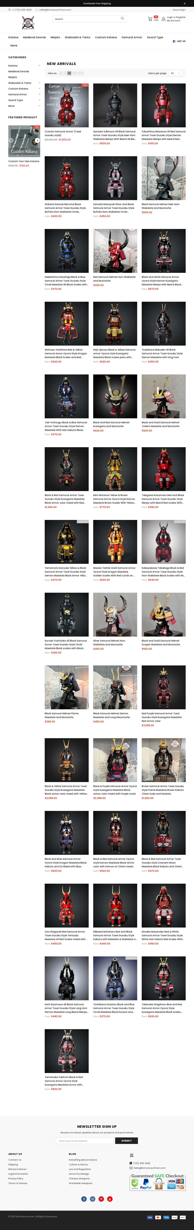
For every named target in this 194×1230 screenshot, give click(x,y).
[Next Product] (37, 140)
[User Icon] (164, 19)
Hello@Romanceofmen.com (55, 9)
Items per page (157, 73)
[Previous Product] (11, 140)
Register (181, 17)
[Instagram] (92, 1199)
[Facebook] (84, 1199)
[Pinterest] (101, 1199)
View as (52, 73)
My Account (173, 20)
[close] (184, 3)
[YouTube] (110, 1199)
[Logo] (28, 22)
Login (170, 17)
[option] (24, 147)
